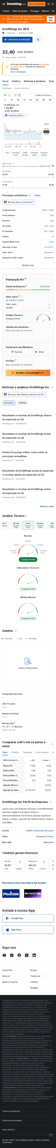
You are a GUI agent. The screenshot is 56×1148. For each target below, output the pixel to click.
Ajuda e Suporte (10, 982)
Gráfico (16, 81)
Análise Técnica (13, 516)
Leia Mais (7, 822)
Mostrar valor (45, 166)
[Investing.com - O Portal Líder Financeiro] (16, 4)
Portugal (34, 11)
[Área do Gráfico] (9, 95)
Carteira (34, 982)
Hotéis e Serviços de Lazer (40, 830)
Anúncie (6, 976)
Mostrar (31, 790)
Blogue (33, 970)
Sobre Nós (7, 970)
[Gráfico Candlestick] (5, 95)
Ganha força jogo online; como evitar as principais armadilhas (25, 454)
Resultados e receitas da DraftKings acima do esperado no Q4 (26, 435)
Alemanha (49, 842)
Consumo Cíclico (45, 836)
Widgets (34, 988)
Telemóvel (35, 976)
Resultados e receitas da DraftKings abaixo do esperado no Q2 (26, 417)
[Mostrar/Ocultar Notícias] (19, 95)
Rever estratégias (18, 72)
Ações (6, 11)
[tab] (16, 525)
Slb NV (7, 861)
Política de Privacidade (12, 1120)
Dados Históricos (22, 88)
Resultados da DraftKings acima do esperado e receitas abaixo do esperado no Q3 (28, 472)
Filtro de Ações (19, 11)
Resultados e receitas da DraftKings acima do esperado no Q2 (26, 491)
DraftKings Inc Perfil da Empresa (25, 802)
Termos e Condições (11, 1111)
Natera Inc (33, 861)
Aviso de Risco (8, 1130)
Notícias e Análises (35, 81)
